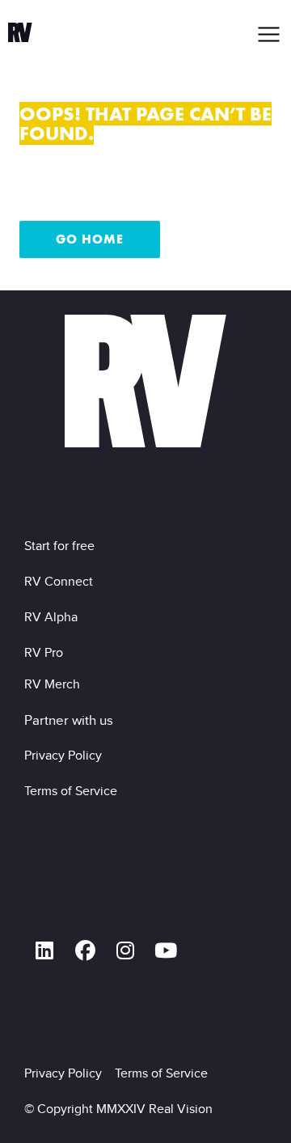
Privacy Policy (66, 755)
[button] (269, 34)
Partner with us (68, 720)
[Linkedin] (44, 950)
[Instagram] (125, 950)
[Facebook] (85, 950)
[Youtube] (166, 950)
